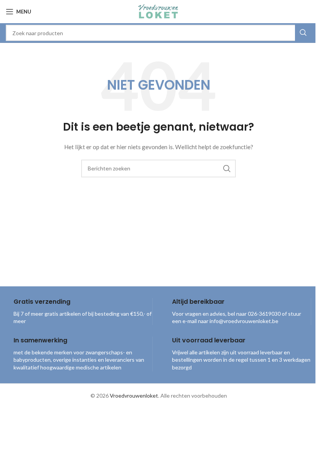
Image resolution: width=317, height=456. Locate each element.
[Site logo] (158, 11)
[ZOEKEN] (303, 33)
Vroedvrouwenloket (134, 395)
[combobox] (158, 33)
